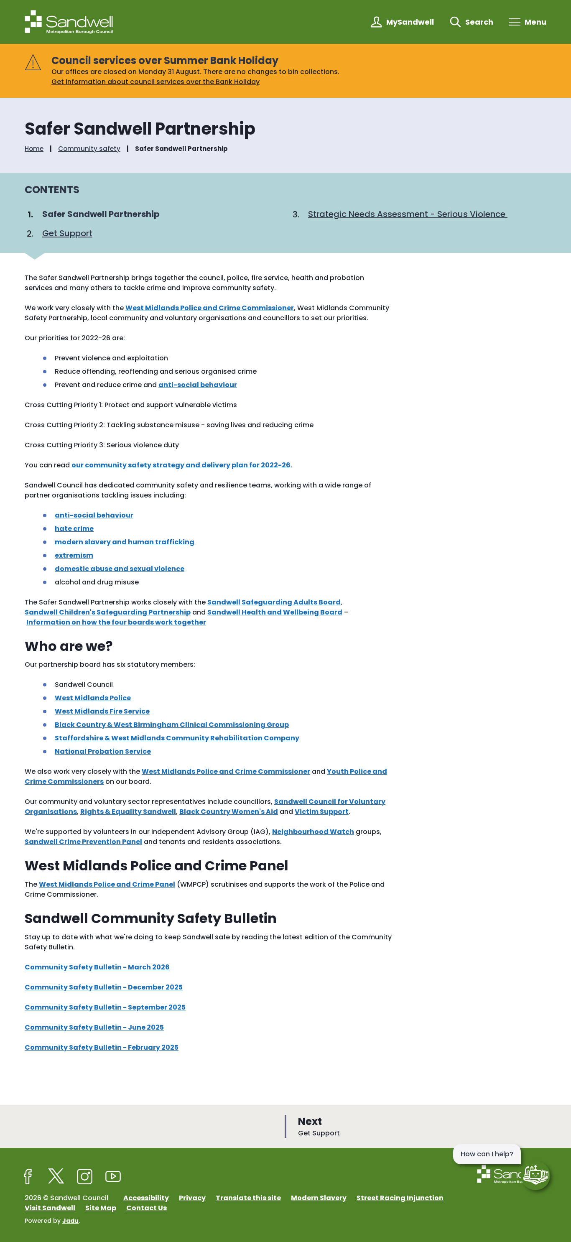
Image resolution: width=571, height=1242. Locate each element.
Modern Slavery (319, 1198)
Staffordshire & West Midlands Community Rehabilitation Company (177, 738)
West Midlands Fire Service (102, 711)
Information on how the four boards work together (116, 622)
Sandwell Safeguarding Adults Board (274, 602)
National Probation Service (103, 751)
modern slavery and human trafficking (124, 542)
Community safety (89, 149)
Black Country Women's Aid (228, 811)
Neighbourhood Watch (313, 832)
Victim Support (322, 811)
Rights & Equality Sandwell (128, 811)
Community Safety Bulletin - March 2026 (97, 967)
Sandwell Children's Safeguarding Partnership (108, 612)
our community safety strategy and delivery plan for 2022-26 (181, 465)
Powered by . (52, 1220)
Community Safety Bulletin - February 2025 (101, 1047)
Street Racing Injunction (400, 1198)
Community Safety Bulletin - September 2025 (105, 1007)
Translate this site (248, 1198)
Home (34, 149)
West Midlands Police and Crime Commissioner (209, 308)
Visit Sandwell (50, 1208)
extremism (74, 555)
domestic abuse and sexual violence (119, 569)
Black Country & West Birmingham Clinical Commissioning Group (172, 724)
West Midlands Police (93, 698)
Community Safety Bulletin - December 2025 (104, 987)
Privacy (192, 1198)
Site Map (100, 1208)
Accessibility (146, 1198)
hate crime (74, 528)
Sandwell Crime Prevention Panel (83, 842)
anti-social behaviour (197, 385)
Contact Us (146, 1208)
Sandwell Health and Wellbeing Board (274, 612)
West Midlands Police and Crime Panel (107, 884)
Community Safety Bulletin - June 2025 (94, 1027)
